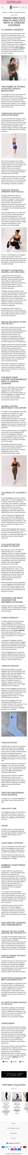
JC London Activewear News (16, 12)
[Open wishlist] (23, 7)
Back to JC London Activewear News (15, 1074)
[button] (5, 1112)
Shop (14, 1123)
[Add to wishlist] (9, 1094)
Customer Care (13, 1128)
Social (13, 1138)
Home (4, 12)
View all (14, 1088)
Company (13, 1133)
